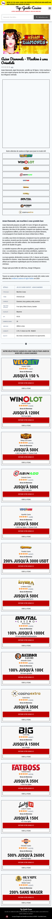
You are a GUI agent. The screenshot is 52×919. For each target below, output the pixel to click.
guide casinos (23, 913)
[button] (50, 8)
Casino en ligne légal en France (19, 911)
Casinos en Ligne (33, 911)
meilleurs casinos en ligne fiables (23, 278)
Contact (30, 913)
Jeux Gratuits (43, 911)
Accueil (7, 911)
